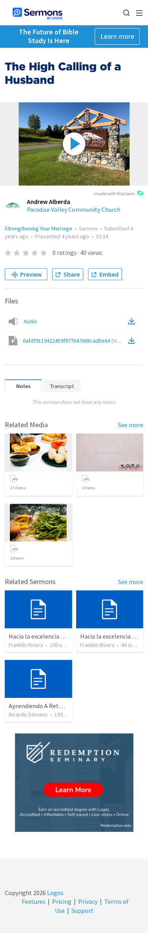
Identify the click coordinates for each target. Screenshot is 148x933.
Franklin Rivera (26, 644)
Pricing (61, 901)
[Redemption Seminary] (74, 782)
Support (82, 910)
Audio (30, 321)
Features (33, 901)
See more (130, 425)
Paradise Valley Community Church (73, 209)
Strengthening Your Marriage (38, 228)
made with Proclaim (114, 193)
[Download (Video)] (133, 341)
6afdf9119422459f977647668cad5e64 (75, 340)
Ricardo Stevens (28, 714)
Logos (55, 893)
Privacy (87, 901)
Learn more (117, 36)
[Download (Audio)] (133, 321)
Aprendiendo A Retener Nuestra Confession (67, 706)
